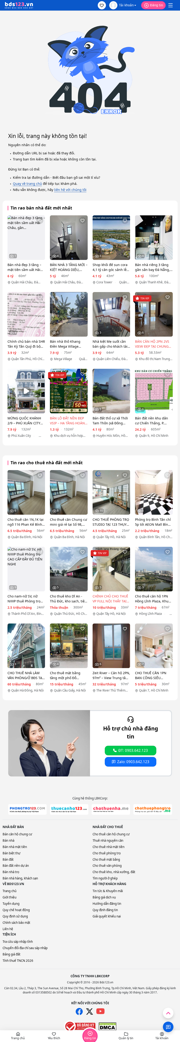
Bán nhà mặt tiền (15, 847)
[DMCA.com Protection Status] (107, 1026)
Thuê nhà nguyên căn (108, 840)
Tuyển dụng (11, 903)
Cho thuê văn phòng (107, 865)
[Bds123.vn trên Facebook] (79, 1011)
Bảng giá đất (11, 954)
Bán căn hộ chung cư (17, 834)
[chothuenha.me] (111, 809)
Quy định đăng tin (105, 910)
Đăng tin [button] (156, 5)
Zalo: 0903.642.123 (133, 761)
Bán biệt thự (11, 853)
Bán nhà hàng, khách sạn (20, 878)
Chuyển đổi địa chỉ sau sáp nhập (25, 948)
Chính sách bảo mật (16, 922)
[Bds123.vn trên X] (89, 1011)
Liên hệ (8, 929)
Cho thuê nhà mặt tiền (108, 847)
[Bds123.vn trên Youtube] (100, 1011)
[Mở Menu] (170, 5)
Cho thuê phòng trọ (107, 853)
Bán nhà (8, 840)
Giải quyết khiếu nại (107, 916)
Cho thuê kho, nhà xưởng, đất (114, 872)
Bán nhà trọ (11, 872)
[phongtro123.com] (27, 809)
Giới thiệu (9, 897)
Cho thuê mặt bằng (106, 859)
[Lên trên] (168, 1013)
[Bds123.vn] (19, 5)
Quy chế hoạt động (16, 910)
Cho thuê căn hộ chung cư (111, 834)
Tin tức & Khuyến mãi (108, 891)
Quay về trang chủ (27, 183)
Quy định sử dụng (15, 916)
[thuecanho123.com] (69, 809)
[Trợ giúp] (168, 1027)
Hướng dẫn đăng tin (107, 903)
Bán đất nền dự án (16, 865)
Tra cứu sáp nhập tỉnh (18, 941)
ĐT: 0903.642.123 (133, 750)
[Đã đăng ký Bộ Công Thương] (79, 1026)
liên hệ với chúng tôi (70, 189)
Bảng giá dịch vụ (104, 897)
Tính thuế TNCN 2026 (18, 960)
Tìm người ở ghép (105, 878)
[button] (102, 5)
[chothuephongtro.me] (152, 809)
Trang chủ (9, 891)
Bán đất (8, 859)
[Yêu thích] (39, 220)
